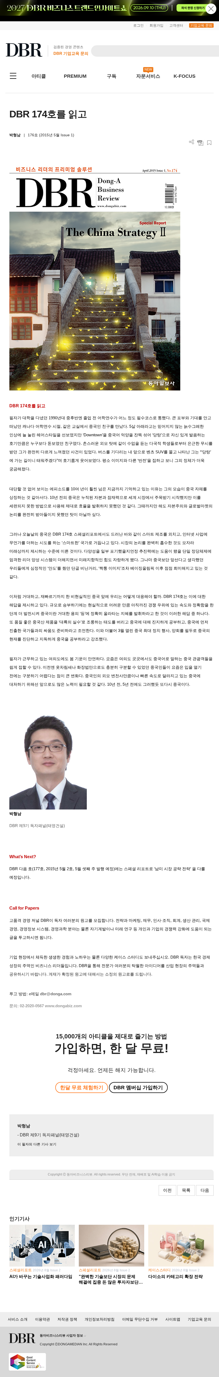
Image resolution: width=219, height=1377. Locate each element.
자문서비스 (148, 76)
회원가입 (156, 25)
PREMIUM (75, 76)
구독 (111, 76)
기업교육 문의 (201, 25)
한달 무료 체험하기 (81, 1087)
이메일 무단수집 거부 (140, 1319)
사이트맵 (172, 1319)
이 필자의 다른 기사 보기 (36, 1144)
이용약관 (42, 1319)
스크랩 (209, 142)
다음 (205, 1190)
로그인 (138, 25)
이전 (167, 1190)
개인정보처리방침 (100, 1319)
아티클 (39, 76)
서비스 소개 (18, 1319)
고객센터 (176, 25)
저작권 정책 (67, 1319)
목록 (186, 1190)
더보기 (191, 142)
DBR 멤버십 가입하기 (138, 1087)
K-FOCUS (184, 76)
